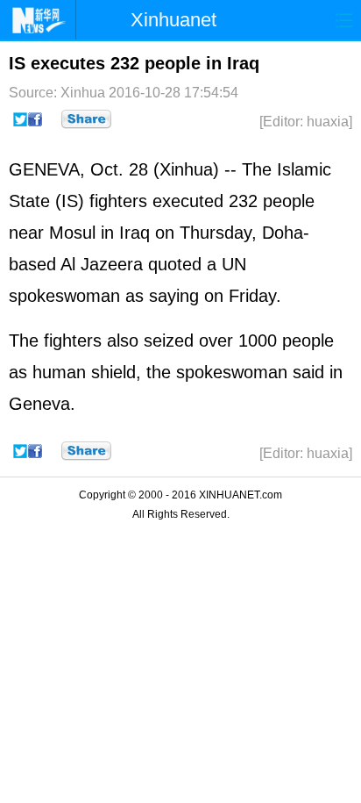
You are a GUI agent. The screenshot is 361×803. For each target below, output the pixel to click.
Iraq (134, 232)
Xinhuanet (173, 20)
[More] (86, 119)
